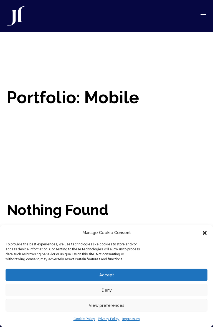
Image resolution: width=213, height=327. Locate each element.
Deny (107, 290)
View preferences (107, 305)
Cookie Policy (84, 319)
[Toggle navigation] (173, 16)
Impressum (131, 319)
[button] (204, 233)
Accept (106, 274)
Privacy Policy (109, 319)
